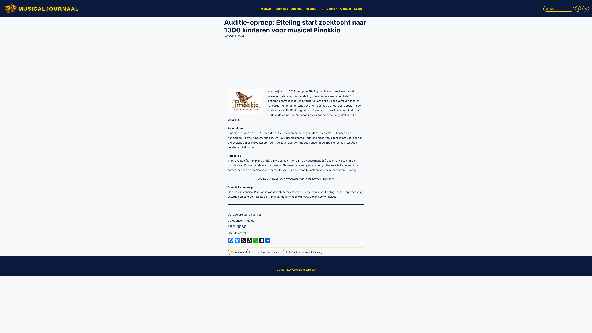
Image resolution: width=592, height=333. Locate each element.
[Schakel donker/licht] (585, 9)
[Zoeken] (578, 9)
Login (358, 8)
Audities (296, 8)
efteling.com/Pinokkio (260, 137)
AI (322, 8)
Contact (345, 8)
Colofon (331, 8)
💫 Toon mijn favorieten (269, 252)
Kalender (311, 8)
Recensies (281, 8)
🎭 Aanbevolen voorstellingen (304, 252)
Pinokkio (241, 225)
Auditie (249, 220)
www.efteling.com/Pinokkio (319, 196)
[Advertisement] (296, 64)
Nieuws (266, 8)
